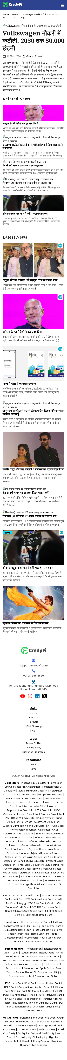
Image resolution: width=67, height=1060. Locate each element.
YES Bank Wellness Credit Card (43, 899)
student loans (28, 952)
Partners (33, 722)
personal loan (34, 948)
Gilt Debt (50, 1017)
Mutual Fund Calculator (31, 790)
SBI (52, 987)
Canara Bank (26, 987)
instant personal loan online (42, 976)
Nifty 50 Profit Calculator (47, 868)
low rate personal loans (28, 964)
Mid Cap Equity (47, 1029)
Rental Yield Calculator (30, 864)
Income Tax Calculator (34, 783)
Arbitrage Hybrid (47, 1025)
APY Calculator (55, 825)
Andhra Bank (42, 987)
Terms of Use (33, 743)
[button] (62, 5)
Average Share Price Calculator (37, 884)
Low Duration (39, 1045)
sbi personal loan (44, 972)
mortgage (52, 933)
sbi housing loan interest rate (44, 926)
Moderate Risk (13, 1041)
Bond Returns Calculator (31, 861)
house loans (31, 937)
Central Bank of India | (24, 995)
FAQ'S (33, 730)
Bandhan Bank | (24, 1006)
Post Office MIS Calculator (20, 818)
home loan (38, 933)
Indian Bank (54, 983)
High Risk (54, 1037)
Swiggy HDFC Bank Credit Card (36, 903)
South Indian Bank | (35, 1002)
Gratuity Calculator (51, 814)
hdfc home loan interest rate (37, 941)
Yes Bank (47, 991)
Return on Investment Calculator (40, 822)
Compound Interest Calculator (34, 802)
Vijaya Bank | (53, 1006)
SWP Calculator (14, 798)
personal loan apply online (39, 968)
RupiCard (11, 903)
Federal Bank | (33, 998)
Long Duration (42, 1041)
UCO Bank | (39, 1006)
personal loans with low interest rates (25, 960)
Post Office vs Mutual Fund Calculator (42, 876)
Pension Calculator (28, 814)
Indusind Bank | (15, 998)
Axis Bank (18, 983)
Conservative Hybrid (24, 1025)
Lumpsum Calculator (50, 794)
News (15, 14)
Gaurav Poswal (34, 56)
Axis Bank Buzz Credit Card (37, 915)
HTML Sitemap (34, 726)
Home (6, 14)
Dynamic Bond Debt (31, 1017)
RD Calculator (28, 794)
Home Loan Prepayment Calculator (30, 829)
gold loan (50, 964)
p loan (15, 952)
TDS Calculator (44, 810)
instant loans (47, 952)
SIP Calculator (54, 790)
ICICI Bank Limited (35, 983)
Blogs (33, 764)
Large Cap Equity (27, 1029)
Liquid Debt (22, 1021)
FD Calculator (11, 794)
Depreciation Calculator (20, 810)
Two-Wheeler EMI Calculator (40, 806)
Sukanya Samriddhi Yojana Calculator (24, 825)
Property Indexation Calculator (25, 880)
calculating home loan (18, 930)
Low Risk (27, 1041)
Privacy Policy (33, 747)
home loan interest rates (36, 922)
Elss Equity (23, 1033)
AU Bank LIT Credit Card (26, 895)
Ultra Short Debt (40, 1021)
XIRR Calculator (40, 872)
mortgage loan (13, 937)
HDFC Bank (10, 987)
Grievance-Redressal (33, 752)
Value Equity (40, 1037)
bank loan (19, 956)
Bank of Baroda (31, 991)
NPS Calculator (25, 833)
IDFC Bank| (52, 1002)
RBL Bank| (18, 1002)
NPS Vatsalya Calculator (16, 872)
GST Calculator (33, 798)
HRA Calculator (31, 786)
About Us (33, 717)
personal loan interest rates (43, 956)
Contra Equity (23, 1037)
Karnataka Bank (33, 1010)
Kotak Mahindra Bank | (51, 995)
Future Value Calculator (32, 857)
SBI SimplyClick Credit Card (28, 911)
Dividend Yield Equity (42, 1033)
